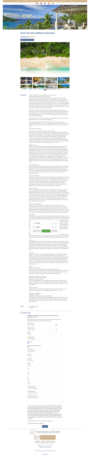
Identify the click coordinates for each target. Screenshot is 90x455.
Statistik (38, 227)
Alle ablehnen (54, 230)
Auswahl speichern (37, 230)
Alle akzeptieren (46, 230)
